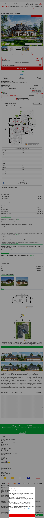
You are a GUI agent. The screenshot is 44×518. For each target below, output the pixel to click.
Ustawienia (32, 512)
